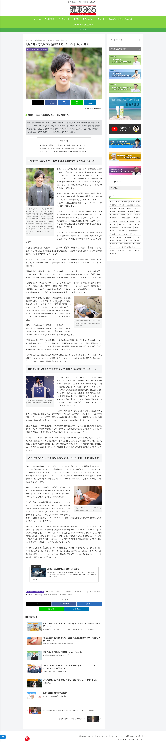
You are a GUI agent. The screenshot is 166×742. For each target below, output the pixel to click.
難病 (70, 595)
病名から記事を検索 (118, 49)
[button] (139, 40)
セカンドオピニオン (95, 591)
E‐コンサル (50, 591)
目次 (61, 141)
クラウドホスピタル (68, 591)
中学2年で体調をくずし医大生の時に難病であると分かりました (64, 145)
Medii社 (58, 591)
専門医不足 (38, 595)
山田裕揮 (46, 595)
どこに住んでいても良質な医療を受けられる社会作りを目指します (65, 151)
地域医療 (30, 595)
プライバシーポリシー (117, 736)
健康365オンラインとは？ (86, 736)
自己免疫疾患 (55, 595)
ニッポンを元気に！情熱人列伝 (36, 591)
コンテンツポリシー (102, 736)
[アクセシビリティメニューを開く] (3, 737)
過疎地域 (64, 595)
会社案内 (139, 736)
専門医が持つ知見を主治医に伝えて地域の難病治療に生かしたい (64, 148)
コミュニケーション (82, 591)
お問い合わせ (130, 736)
